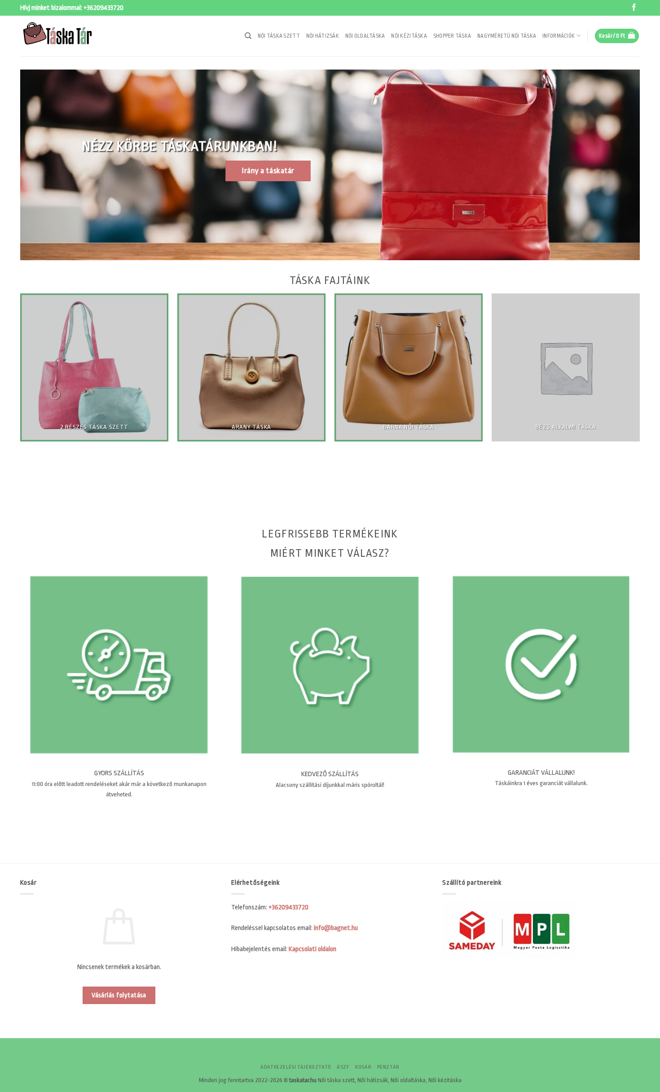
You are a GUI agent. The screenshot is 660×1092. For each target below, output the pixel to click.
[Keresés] (248, 35)
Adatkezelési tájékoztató (295, 1067)
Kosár (363, 1067)
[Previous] (11, 410)
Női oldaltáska (365, 36)
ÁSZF (343, 1067)
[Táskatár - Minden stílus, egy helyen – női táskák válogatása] (65, 36)
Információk (558, 36)
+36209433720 (103, 8)
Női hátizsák (322, 36)
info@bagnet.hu (336, 928)
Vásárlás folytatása (119, 995)
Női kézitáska (409, 36)
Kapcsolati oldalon (312, 949)
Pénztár (388, 1067)
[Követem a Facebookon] (634, 8)
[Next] (649, 410)
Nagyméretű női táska (506, 36)
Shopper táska (452, 36)
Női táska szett (279, 36)
